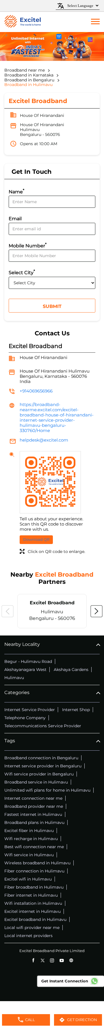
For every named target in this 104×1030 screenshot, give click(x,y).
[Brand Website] (71, 960)
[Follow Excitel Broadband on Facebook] (33, 960)
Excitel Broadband (52, 602)
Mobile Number (28, 245)
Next (96, 611)
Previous (7, 611)
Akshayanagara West (25, 669)
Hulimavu (14, 677)
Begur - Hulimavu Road (28, 661)
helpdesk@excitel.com (44, 440)
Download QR (36, 539)
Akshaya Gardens (71, 669)
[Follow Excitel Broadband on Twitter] (42, 960)
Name (16, 191)
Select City (22, 272)
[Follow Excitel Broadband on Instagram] (52, 960)
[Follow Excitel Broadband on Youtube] (61, 960)
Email (15, 219)
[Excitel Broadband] (22, 22)
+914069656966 (36, 391)
